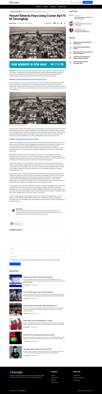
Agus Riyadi (13, 23)
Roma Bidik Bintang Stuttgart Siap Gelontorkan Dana (83, 18)
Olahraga (53, 6)
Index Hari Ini (87, 2)
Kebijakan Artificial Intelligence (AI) (85, 390)
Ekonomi (45, 6)
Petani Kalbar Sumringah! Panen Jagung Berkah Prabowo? (31, 79)
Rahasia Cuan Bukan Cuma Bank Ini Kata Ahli (37, 277)
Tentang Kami (76, 375)
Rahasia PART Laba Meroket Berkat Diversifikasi (39, 335)
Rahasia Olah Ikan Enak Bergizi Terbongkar (26, 139)
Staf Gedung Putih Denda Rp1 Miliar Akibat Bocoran (40, 305)
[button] (72, 2)
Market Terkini (62, 6)
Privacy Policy (76, 380)
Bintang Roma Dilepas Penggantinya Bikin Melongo (82, 31)
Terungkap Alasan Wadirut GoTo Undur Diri (37, 349)
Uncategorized (54, 382)
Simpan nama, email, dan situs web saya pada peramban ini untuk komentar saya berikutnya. (35, 260)
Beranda (38, 6)
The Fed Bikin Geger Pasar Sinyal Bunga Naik (38, 292)
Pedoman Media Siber (78, 377)
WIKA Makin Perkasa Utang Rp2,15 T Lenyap (37, 320)
